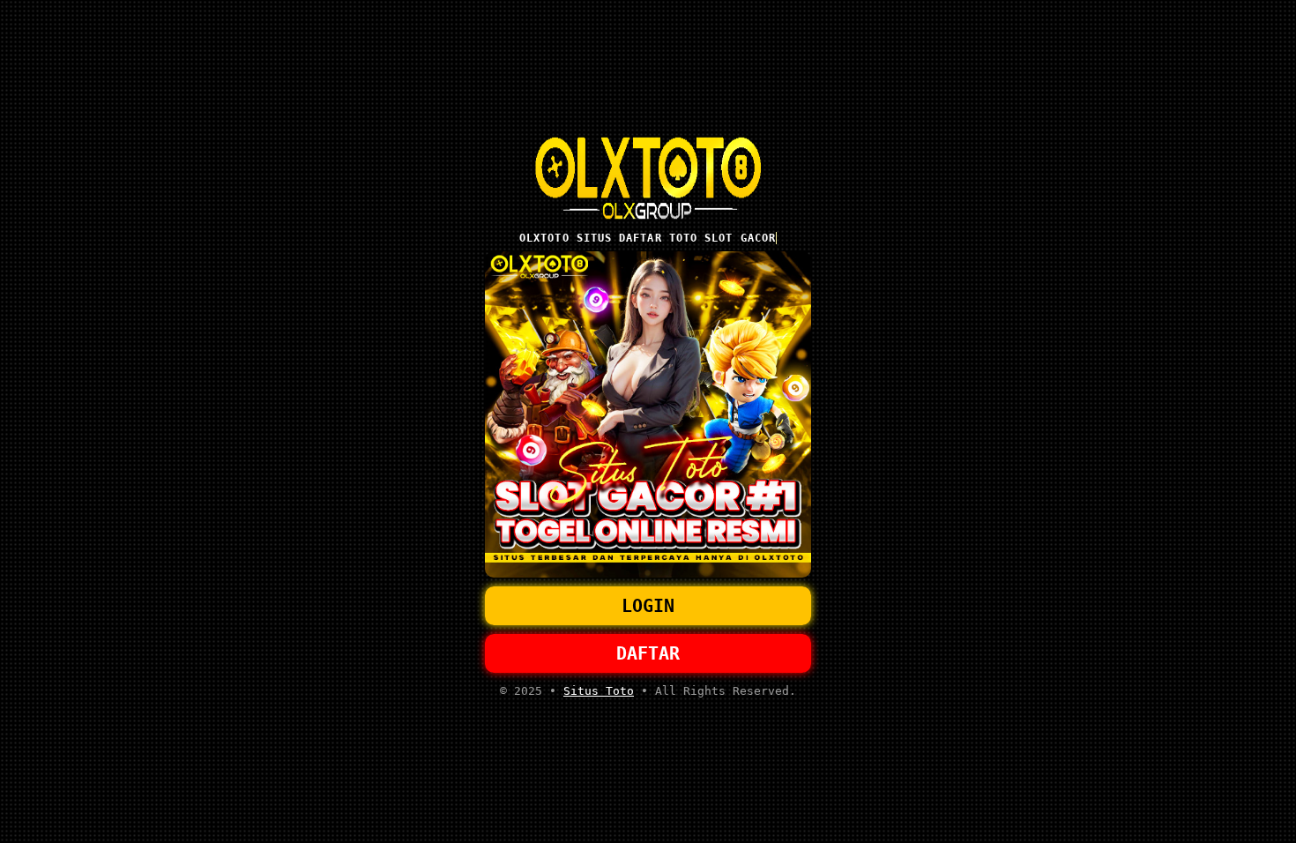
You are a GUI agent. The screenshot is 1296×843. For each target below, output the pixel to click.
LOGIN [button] (648, 605)
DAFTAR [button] (648, 653)
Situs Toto (598, 691)
